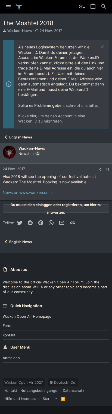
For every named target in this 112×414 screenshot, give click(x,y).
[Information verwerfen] (101, 47)
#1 (107, 169)
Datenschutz (73, 390)
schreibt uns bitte (81, 105)
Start (47, 398)
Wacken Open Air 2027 (23, 382)
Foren (8, 325)
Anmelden (11, 358)
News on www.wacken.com (27, 192)
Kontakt (9, 335)
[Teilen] (100, 169)
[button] (8, 7)
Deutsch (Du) (65, 382)
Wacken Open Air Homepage (27, 316)
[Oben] (55, 399)
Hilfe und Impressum (21, 398)
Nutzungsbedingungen (40, 390)
